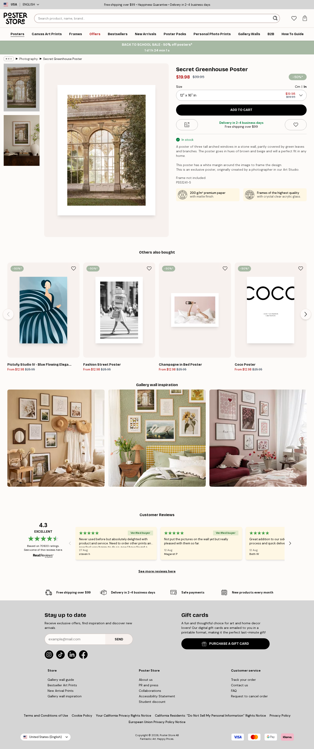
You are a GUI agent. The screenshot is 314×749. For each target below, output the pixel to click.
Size (179, 87)
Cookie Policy (82, 715)
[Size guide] (187, 124)
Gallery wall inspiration (65, 696)
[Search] (275, 18)
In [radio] (305, 87)
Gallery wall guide (61, 680)
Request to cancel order (249, 696)
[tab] (293, 18)
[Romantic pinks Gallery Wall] (258, 438)
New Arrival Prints (61, 691)
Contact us (239, 685)
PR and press (148, 685)
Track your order (243, 680)
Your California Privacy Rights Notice (123, 715)
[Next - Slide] (305, 314)
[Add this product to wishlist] (296, 124)
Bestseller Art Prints (62, 685)
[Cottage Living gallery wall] (157, 438)
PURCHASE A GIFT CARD (229, 644)
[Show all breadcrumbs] (9, 59)
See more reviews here (157, 571)
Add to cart (241, 110)
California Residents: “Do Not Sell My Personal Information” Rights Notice (210, 715)
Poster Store (167, 735)
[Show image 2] (22, 140)
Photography (28, 59)
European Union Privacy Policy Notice (157, 722)
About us (146, 680)
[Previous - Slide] (8, 314)
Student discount (152, 702)
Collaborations (150, 691)
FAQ (234, 691)
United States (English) (45, 737)
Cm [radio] (297, 87)
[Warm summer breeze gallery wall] (56, 438)
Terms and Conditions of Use (46, 715)
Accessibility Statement (157, 696)
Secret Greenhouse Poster (62, 59)
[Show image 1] (22, 87)
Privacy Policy (280, 715)
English (29, 4)
